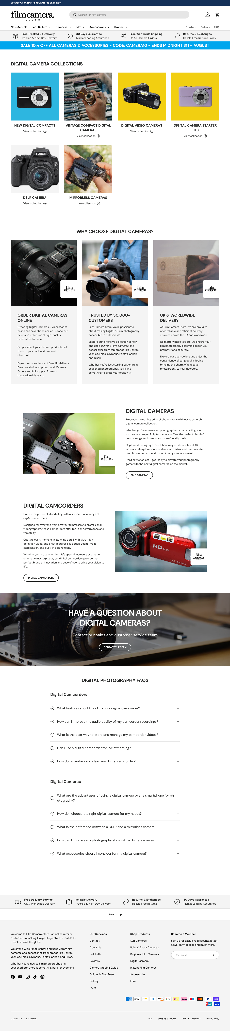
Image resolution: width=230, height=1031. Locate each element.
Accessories (137, 974)
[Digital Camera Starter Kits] (195, 97)
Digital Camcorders (41, 577)
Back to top (115, 914)
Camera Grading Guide (104, 967)
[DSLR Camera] (35, 169)
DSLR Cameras (139, 475)
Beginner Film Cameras (144, 954)
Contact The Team (115, 647)
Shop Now (55, 2)
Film (133, 981)
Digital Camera (139, 961)
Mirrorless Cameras (88, 197)
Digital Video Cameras (141, 125)
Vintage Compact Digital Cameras (88, 127)
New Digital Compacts (34, 125)
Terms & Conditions (191, 1018)
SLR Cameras (138, 940)
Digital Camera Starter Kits (195, 127)
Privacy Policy (212, 1018)
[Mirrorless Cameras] (88, 169)
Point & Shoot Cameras (144, 947)
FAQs (93, 988)
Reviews (95, 961)
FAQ (216, 27)
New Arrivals (19, 27)
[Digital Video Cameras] (142, 97)
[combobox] (129, 15)
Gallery (205, 27)
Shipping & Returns (167, 1018)
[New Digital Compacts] (35, 97)
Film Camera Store (27, 1018)
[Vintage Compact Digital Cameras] (88, 97)
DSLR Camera (34, 197)
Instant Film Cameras (143, 967)
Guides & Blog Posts (102, 974)
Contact (191, 27)
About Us (95, 947)
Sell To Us (95, 954)
